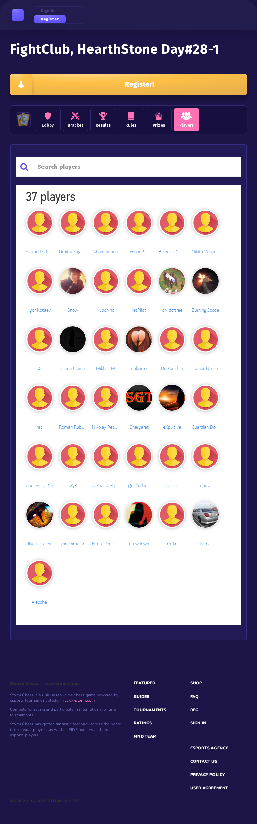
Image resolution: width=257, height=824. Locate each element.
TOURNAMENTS (150, 710)
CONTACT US (204, 761)
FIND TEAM (145, 736)
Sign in (48, 10)
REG (194, 710)
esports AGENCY (209, 748)
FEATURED (144, 683)
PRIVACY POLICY (207, 774)
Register (50, 19)
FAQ (194, 696)
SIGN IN (198, 723)
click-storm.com (80, 700)
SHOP (196, 683)
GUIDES (141, 696)
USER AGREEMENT (209, 788)
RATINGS (143, 723)
